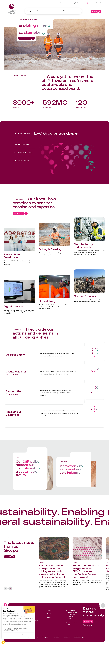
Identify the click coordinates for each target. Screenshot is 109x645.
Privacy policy (45, 637)
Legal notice (35, 637)
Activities (49, 610)
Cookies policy (56, 637)
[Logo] (12, 9)
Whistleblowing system (79, 637)
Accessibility (67, 637)
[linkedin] (5, 604)
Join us (62, 2)
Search (98, 2)
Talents (49, 614)
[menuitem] (30, 11)
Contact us (69, 2)
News (56, 2)
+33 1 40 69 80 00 (72, 623)
